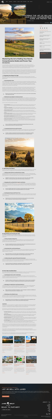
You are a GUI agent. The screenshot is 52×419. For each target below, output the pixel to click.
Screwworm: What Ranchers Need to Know (19, 365)
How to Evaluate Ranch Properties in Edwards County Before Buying (19, 345)
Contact (49, 410)
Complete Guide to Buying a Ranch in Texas (7, 365)
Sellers (49, 406)
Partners (49, 408)
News (49, 409)
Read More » (3, 352)
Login (49, 411)
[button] (40, 28)
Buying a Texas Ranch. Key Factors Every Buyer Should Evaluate (31, 345)
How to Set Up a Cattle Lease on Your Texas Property (7, 345)
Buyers (49, 407)
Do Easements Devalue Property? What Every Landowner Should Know (30, 365)
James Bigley (18, 183)
